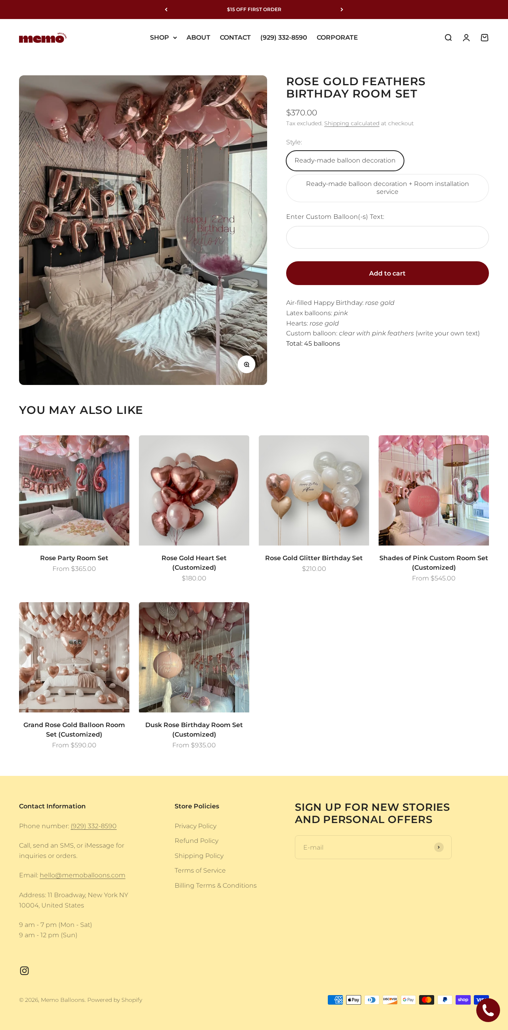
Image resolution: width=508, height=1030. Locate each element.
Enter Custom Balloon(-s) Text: (335, 216)
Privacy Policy (195, 826)
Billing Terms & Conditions (216, 885)
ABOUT (198, 37)
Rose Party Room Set (74, 558)
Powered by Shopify (114, 999)
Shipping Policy (199, 856)
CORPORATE (337, 37)
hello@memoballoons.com (82, 875)
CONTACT (235, 37)
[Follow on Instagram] (24, 970)
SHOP (159, 37)
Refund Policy (196, 840)
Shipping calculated (351, 123)
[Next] (342, 9)
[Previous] (166, 9)
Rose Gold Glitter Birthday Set (314, 558)
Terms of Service (200, 870)
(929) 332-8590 (283, 37)
